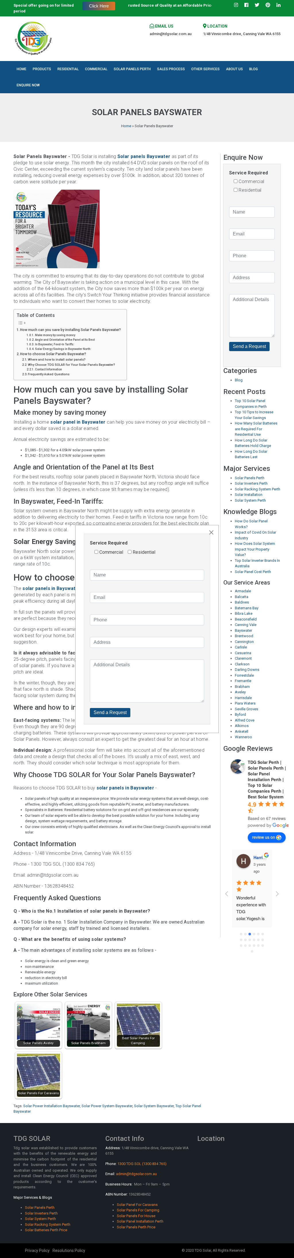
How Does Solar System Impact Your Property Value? (255, 549)
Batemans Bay (246, 608)
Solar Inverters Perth (251, 483)
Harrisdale (243, 698)
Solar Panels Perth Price (136, 1227)
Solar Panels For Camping (138, 1210)
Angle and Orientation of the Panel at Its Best (65, 339)
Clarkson (242, 664)
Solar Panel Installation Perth (140, 1221)
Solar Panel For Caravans (137, 1204)
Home (21, 69)
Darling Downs (247, 669)
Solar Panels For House (136, 1216)
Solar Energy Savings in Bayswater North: (63, 349)
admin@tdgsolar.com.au (171, 34)
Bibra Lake (243, 613)
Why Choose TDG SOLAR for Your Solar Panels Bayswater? (71, 365)
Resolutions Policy (69, 1250)
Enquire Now (28, 85)
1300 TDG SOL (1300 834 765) (142, 1164)
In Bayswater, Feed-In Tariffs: (54, 344)
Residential (68, 69)
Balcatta (241, 597)
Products (42, 69)
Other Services (205, 69)
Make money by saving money (55, 335)
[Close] (211, 532)
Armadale (243, 591)
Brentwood (244, 636)
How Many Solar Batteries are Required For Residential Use (256, 429)
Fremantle (243, 681)
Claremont (243, 658)
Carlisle (241, 647)
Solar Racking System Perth (257, 489)
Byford (240, 714)
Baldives (242, 602)
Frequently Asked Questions (48, 374)
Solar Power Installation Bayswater (51, 1106)
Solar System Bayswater (154, 1106)
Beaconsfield (246, 619)
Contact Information (48, 369)
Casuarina (243, 653)
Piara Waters (245, 703)
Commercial (96, 69)
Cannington (244, 642)
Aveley (240, 692)
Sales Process (171, 69)
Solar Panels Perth (132, 69)
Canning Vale (245, 625)
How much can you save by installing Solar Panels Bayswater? (70, 330)
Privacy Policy (37, 1250)
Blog (253, 69)
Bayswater (243, 630)
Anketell (241, 731)
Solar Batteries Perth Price (46, 1230)
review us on (263, 837)
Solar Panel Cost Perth (253, 572)
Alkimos (242, 726)
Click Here (99, 5)
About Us (234, 69)
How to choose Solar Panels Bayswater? (53, 354)
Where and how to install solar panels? (57, 359)
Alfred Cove (244, 720)
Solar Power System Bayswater (107, 1106)
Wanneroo (243, 737)
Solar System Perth (250, 500)
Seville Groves (246, 709)
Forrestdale (244, 675)
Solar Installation (248, 494)
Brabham (242, 686)
